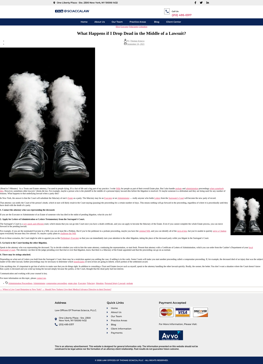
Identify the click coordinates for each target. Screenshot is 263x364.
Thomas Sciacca (137, 41)
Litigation (143, 26)
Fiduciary (91, 283)
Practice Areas (138, 22)
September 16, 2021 (136, 44)
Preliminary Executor (70, 238)
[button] (138, 21)
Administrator (123, 198)
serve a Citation (219, 231)
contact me (41, 278)
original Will (144, 231)
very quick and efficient (33, 224)
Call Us (175, 11)
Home (84, 22)
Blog (156, 22)
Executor (124, 26)
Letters (157, 198)
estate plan (72, 283)
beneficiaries (79, 262)
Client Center (173, 22)
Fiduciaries (133, 26)
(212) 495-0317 (181, 15)
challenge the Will (68, 233)
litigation (100, 283)
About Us (99, 22)
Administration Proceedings (20, 283)
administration (192, 188)
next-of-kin (182, 231)
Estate (70, 198)
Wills (118, 188)
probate (178, 188)
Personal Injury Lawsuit (115, 283)
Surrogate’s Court (176, 198)
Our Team (117, 22)
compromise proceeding (56, 283)
